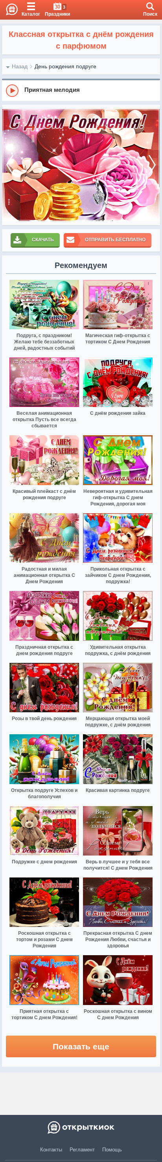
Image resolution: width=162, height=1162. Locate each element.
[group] (81, 90)
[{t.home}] (81, 1127)
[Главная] (9, 9)
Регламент (82, 1150)
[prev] (10, 165)
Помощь (112, 1150)
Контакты (51, 1150)
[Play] (12, 90)
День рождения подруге (65, 66)
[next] (152, 165)
